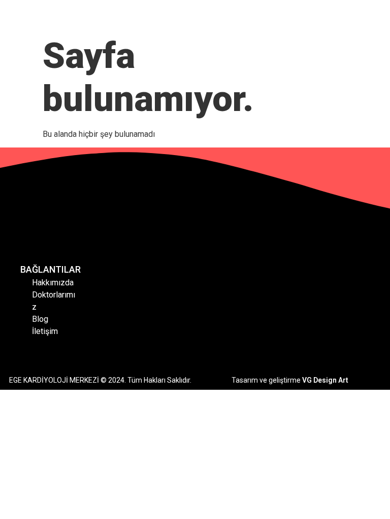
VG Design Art (325, 380)
